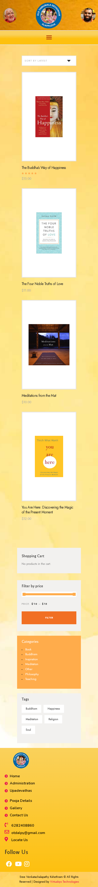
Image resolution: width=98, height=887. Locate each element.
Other (28, 669)
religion (53, 719)
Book (28, 649)
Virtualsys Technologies (64, 882)
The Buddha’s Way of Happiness (44, 167)
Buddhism (31, 654)
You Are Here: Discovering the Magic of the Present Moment (47, 510)
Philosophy (32, 674)
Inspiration (31, 659)
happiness (54, 709)
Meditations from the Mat (39, 395)
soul (28, 730)
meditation (32, 719)
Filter (49, 617)
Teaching (30, 679)
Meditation (31, 664)
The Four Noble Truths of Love (42, 283)
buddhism (31, 709)
